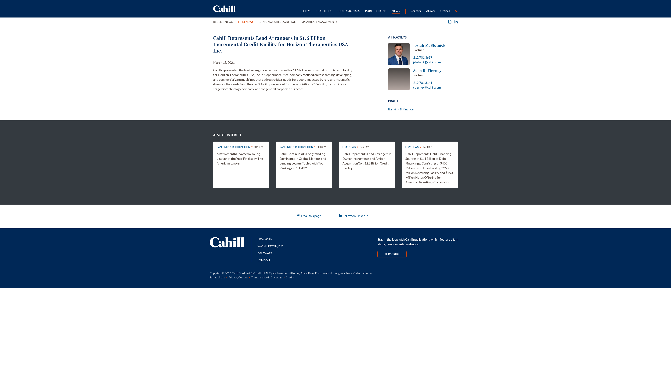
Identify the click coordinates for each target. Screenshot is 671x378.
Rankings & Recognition (277, 21)
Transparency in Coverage (266, 277)
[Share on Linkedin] (456, 21)
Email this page (310, 216)
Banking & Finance (401, 109)
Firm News (246, 21)
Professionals (348, 10)
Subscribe (392, 254)
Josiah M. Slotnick (429, 45)
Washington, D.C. (270, 246)
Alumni (430, 10)
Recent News (223, 21)
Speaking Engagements (319, 21)
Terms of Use (217, 277)
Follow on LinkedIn (355, 216)
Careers (416, 10)
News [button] (396, 10)
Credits (290, 277)
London (264, 260)
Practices (323, 10)
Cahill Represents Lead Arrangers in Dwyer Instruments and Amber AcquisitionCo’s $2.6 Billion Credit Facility (366, 161)
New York (265, 239)
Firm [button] (307, 10)
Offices (445, 10)
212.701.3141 (422, 83)
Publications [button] (376, 10)
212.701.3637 (422, 57)
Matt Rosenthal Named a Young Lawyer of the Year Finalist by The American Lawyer (240, 158)
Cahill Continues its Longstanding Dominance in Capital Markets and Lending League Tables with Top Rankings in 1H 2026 (303, 161)
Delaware (265, 253)
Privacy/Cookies (238, 277)
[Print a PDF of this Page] (450, 21)
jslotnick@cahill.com (427, 62)
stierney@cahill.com (427, 87)
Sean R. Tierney (427, 70)
